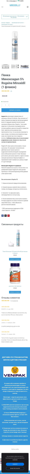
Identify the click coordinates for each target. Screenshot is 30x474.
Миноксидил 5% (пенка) (7, 24)
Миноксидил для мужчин (18, 22)
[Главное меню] (2, 7)
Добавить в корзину (15, 110)
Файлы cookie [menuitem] (15, 449)
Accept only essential (15, 468)
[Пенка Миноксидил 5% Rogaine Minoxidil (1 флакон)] (5, 66)
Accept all (15, 464)
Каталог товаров (5, 22)
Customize (15, 459)
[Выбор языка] (28, 7)
